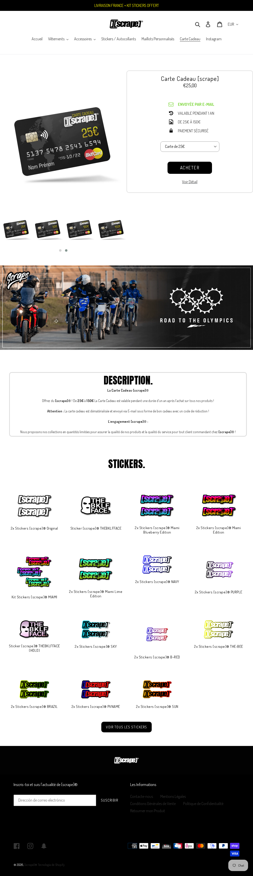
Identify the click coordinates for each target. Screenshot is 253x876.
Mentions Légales (173, 796)
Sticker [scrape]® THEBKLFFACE (96, 528)
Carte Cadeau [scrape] (190, 78)
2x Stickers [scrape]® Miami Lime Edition (95, 593)
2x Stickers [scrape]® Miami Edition (218, 530)
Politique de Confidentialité (203, 803)
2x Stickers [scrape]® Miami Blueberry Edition (157, 530)
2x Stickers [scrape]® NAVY (157, 582)
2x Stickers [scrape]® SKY (96, 646)
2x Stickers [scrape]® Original (34, 528)
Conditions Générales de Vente (153, 803)
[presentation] (130, 232)
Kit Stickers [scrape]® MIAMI (34, 597)
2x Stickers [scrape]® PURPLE (218, 592)
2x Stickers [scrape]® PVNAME (96, 706)
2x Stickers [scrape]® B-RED (157, 657)
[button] (60, 250)
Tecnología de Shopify (51, 865)
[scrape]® (30, 865)
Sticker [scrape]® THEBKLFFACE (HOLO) (34, 648)
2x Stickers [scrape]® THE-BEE (218, 646)
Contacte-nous (141, 796)
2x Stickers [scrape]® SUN (157, 706)
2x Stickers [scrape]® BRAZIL (34, 706)
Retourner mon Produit (147, 810)
